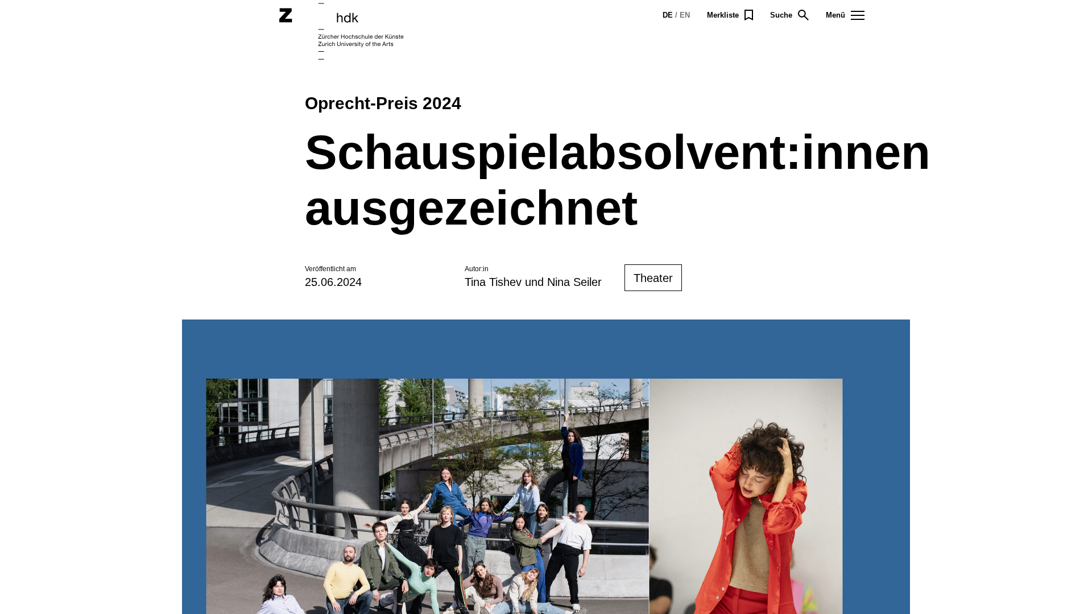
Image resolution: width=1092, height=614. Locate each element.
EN (685, 15)
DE (668, 15)
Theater (653, 278)
